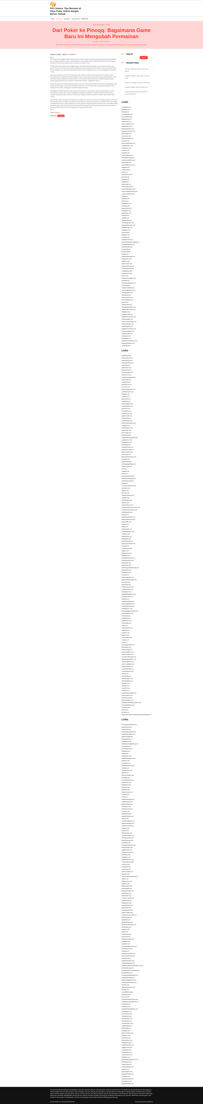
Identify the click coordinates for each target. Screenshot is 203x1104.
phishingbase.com (127, 1062)
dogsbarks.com (126, 555)
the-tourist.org (125, 177)
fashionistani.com (126, 570)
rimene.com (125, 275)
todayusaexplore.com (128, 363)
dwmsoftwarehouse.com (128, 558)
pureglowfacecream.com (128, 225)
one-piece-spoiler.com (128, 898)
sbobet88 (60, 1095)
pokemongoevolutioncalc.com (130, 1059)
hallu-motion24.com (127, 297)
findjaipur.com (125, 394)
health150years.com (127, 155)
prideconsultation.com (128, 775)
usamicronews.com (127, 1054)
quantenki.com (126, 944)
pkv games (57, 112)
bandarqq (111, 1095)
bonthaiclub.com (126, 444)
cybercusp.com (126, 707)
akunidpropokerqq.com (128, 476)
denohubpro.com (126, 893)
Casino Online (76, 18)
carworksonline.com (127, 145)
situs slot (62, 1091)
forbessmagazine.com (128, 577)
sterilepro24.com (126, 958)
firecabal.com (125, 575)
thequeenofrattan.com (128, 891)
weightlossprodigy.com (128, 799)
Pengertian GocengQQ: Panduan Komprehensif (137, 82)
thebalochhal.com (127, 370)
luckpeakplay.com (127, 1052)
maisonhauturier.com (127, 613)
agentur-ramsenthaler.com (129, 924)
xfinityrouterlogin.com (128, 324)
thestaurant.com (126, 1006)
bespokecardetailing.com (129, 478)
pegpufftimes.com (126, 119)
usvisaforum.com (126, 411)
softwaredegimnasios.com (129, 659)
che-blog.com (125, 768)
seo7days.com (126, 237)
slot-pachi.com (126, 811)
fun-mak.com (125, 989)
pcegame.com (125, 632)
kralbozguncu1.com (127, 608)
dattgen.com (125, 550)
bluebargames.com (127, 126)
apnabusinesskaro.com (128, 343)
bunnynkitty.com (126, 249)
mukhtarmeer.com (127, 620)
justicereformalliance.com (129, 423)
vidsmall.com (125, 951)
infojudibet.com (126, 751)
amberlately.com (126, 382)
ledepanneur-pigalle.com (129, 278)
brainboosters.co (126, 379)
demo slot (141, 1093)
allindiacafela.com (127, 304)
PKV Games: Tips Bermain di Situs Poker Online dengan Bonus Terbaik (65, 11)
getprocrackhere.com (127, 1033)
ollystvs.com (125, 878)
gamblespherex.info (127, 922)
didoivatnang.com (127, 553)
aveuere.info (125, 818)
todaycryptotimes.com (128, 652)
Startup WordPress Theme (57, 1101)
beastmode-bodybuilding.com (130, 744)
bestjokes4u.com (126, 782)
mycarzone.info (126, 936)
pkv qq (52, 1089)
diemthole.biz (125, 215)
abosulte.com (125, 685)
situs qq (93, 1091)
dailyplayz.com (126, 1030)
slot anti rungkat (54, 1091)
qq (124, 1095)
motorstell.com (126, 153)
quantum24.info (126, 941)
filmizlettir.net (125, 112)
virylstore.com (125, 150)
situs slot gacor (147, 1089)
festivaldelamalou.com (128, 128)
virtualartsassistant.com (128, 977)
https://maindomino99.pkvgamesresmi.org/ (106, 1097)
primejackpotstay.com (128, 1066)
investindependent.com (128, 606)
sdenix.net (124, 172)
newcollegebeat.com (127, 403)
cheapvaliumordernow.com (129, 982)
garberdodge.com (126, 133)
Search (129, 54)
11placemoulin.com (127, 792)
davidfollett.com (126, 401)
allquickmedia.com (127, 220)
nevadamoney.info (127, 273)
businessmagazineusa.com (129, 946)
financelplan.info (126, 746)
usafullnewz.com (126, 355)
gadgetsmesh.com (127, 850)
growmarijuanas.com (127, 840)
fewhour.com (125, 830)
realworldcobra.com (127, 905)
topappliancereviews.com (129, 328)
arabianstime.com (127, 536)
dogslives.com (126, 883)
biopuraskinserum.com (128, 266)
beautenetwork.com (127, 695)
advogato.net (125, 179)
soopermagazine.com (128, 661)
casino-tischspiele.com (128, 194)
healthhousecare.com (128, 587)
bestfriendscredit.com (128, 481)
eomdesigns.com (126, 927)
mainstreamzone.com (128, 838)
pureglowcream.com (127, 239)
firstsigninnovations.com (128, 131)
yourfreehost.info (126, 435)
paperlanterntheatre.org (128, 517)
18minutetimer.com (127, 833)
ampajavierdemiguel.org (128, 377)
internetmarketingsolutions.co (130, 876)
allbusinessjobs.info (127, 736)
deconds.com (125, 712)
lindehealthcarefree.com (128, 734)
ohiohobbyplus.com (127, 428)
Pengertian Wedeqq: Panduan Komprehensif (136, 87)
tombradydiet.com (127, 442)
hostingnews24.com (127, 596)
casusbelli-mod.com (127, 447)
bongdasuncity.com (127, 809)
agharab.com (125, 502)
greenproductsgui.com (128, 823)
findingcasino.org (126, 903)
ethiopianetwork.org (127, 847)
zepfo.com (124, 642)
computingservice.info (128, 862)
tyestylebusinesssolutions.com (130, 1001)
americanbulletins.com (128, 531)
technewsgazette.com (128, 222)
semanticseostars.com (128, 835)
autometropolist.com (127, 541)
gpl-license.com (126, 582)
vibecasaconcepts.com (128, 939)
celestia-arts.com (126, 121)
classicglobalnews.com (128, 705)
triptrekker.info (125, 929)
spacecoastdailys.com (128, 664)
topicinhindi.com (126, 729)
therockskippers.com (127, 300)
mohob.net (125, 797)
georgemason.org (126, 727)
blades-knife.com (126, 895)
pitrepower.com (126, 312)
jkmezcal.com (125, 997)
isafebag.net (125, 181)
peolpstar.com (125, 141)
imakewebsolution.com (128, 765)
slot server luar (116, 1089)
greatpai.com (125, 514)
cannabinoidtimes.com (128, 821)
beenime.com (125, 985)
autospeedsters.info (127, 910)
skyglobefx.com (126, 919)
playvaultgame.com (127, 1071)
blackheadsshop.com (128, 968)
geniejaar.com (125, 787)
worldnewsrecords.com (128, 956)
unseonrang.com (126, 869)
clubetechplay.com (127, 1025)
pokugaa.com (125, 1069)
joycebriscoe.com (126, 384)
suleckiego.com (126, 345)
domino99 (57, 1089)
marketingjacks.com (127, 326)
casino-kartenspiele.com (128, 189)
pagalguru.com (126, 630)
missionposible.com (127, 319)
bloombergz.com (126, 184)
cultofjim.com (125, 396)
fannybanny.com (126, 1038)
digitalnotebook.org (127, 804)
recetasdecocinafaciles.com (129, 510)
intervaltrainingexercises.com (130, 999)
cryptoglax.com (126, 425)
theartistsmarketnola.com (129, 283)
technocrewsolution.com (128, 160)
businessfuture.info (127, 748)
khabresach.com (126, 336)
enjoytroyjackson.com (128, 560)
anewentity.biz (126, 232)
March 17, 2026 (56, 55)
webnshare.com (126, 842)
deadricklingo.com (127, 917)
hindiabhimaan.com (127, 333)
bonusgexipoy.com (127, 1021)
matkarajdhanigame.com (128, 758)
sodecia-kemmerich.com (128, 987)
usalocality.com (126, 365)
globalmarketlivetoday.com (129, 579)
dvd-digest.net (125, 280)
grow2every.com (126, 584)
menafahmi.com (126, 618)
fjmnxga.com (125, 254)
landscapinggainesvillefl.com (130, 611)
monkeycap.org (126, 169)
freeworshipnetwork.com (128, 519)
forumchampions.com (128, 124)
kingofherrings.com (127, 227)
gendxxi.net (125, 932)
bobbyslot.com (126, 789)
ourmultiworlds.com (127, 114)
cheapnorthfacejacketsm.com (130, 437)
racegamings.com (127, 1064)
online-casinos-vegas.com (129, 321)
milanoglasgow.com (127, 292)
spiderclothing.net (127, 461)
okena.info (124, 473)
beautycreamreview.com (128, 543)
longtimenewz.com (127, 1047)
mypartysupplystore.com (128, 389)
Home (52, 18)
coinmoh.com (125, 546)
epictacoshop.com (127, 263)
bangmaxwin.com (126, 259)
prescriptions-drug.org (128, 157)
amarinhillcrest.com (127, 174)
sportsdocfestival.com (128, 1079)
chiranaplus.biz (126, 285)
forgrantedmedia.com (127, 138)
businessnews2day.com (128, 953)
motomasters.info (126, 934)
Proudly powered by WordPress (144, 1101)
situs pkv (81, 1089)
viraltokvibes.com (126, 162)
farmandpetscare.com (128, 859)
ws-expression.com (127, 637)
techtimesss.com (126, 148)
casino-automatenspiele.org (129, 191)
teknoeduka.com (126, 647)
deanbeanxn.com (126, 756)
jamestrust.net (125, 198)
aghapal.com (125, 490)
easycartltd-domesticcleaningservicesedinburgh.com (136, 714)
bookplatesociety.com (128, 449)
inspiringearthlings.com (128, 604)
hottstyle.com (125, 599)
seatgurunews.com (127, 466)
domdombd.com (126, 1028)
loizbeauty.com (126, 206)
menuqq (84, 1095)
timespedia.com (126, 210)
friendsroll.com (126, 459)
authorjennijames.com (128, 495)
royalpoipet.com (126, 1004)
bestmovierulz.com (127, 413)
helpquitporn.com (126, 591)
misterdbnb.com (126, 994)
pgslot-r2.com (125, 635)
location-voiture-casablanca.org (130, 970)
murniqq (90, 1095)
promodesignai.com (127, 678)
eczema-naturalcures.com (129, 485)
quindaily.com (125, 683)
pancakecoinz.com (127, 770)
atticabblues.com (126, 538)
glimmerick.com (126, 399)
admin (64, 54)
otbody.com (125, 196)
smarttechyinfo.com (127, 801)
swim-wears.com (126, 136)
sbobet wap (148, 1093)
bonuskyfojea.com (127, 1016)
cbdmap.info (125, 753)
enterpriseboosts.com (128, 186)
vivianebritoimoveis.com (128, 165)
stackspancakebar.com (128, 287)
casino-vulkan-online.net (128, 309)
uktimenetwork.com (127, 358)
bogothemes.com (126, 430)
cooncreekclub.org (127, 116)
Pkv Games (59, 18)
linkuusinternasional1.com (129, 456)
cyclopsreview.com (127, 548)
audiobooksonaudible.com (129, 693)
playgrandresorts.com (128, 1074)
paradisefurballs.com (127, 816)
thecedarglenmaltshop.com (129, 724)
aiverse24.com (126, 688)
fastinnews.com (126, 1035)
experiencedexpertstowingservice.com (132, 965)
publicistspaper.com (127, 681)
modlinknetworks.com (128, 1045)
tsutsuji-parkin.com (127, 500)
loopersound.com (126, 418)
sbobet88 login (68, 1095)
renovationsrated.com (128, 669)
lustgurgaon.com (126, 785)
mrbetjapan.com (126, 230)
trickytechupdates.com (128, 331)
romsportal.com (126, 1076)
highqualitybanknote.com (129, 594)
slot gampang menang (86, 1097)
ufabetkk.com (125, 218)
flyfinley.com (125, 772)
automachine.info (126, 907)
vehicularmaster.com (127, 372)
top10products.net (127, 739)
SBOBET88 (84, 18)
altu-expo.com (125, 493)
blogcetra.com (125, 874)
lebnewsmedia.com (127, 452)
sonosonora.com (126, 454)
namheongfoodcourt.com (129, 290)
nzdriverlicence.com (127, 628)
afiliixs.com (125, 526)
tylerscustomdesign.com (128, 143)
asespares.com (126, 534)
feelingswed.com (126, 572)
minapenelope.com (127, 420)
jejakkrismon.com (126, 213)
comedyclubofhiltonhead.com (130, 975)
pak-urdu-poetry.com (127, 871)
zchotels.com (125, 640)
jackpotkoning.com (127, 1042)
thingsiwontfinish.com (128, 1083)
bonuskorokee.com (127, 1018)
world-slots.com (126, 763)
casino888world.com (127, 992)
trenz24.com (125, 201)
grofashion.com (126, 1057)
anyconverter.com (126, 208)
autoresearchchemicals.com (129, 340)
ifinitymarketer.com (127, 1040)
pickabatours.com (126, 741)
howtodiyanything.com (128, 601)
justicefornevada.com (128, 852)
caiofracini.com (126, 864)
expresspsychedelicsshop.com (130, 567)
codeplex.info (125, 471)
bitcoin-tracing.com (127, 697)
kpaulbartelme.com (127, 972)
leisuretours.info (126, 854)
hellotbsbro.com (126, 857)
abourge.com (125, 524)
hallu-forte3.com (126, 295)
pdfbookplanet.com (127, 886)
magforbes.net (126, 167)
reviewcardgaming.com (128, 963)
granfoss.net (125, 302)
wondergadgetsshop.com (129, 464)
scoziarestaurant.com (128, 671)
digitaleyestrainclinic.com (129, 316)
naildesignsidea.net (127, 512)
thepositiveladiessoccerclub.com (131, 507)
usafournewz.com (126, 367)
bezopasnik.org (126, 251)
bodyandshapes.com (127, 700)
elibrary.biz (125, 483)
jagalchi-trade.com (127, 416)
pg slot (140, 1089)
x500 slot (108, 1089)
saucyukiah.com (126, 107)
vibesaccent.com (126, 375)
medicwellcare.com (127, 948)
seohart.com (125, 673)
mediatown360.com (127, 314)
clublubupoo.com (126, 1011)
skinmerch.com (126, 408)
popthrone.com (126, 760)
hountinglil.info (126, 777)
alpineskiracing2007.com (129, 307)
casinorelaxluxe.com (127, 1023)
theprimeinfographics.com (129, 980)
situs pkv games (100, 1089)
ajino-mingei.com (126, 432)
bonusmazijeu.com (127, 1013)
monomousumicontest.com (129, 915)
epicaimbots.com (126, 563)
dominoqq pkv (103, 1095)
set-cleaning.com (126, 676)
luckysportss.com (126, 1050)
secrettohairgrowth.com (128, 244)
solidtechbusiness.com (128, 960)
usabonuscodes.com (127, 654)
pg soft (135, 1089)
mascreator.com (126, 616)
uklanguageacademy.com (129, 731)
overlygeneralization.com (129, 845)
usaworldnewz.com (127, 360)
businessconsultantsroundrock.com (131, 702)
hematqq (95, 1095)
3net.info (124, 469)
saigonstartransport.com (128, 256)
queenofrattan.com (127, 888)
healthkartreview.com (127, 589)
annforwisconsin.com (127, 391)
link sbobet (124, 1089)
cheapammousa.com (127, 505)
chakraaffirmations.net (128, 780)
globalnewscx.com (127, 881)
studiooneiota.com (127, 900)
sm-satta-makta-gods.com (129, 657)
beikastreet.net (126, 109)
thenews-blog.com (127, 649)
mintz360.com (125, 794)
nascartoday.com (126, 623)
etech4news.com (126, 565)
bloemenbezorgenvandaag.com (130, 242)
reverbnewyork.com (127, 406)
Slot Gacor (67, 18)
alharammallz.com (127, 529)
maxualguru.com (126, 806)
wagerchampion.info (127, 912)
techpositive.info (126, 866)
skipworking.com (126, 203)
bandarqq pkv (65, 1089)
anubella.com (125, 690)
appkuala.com (125, 234)
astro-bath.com (126, 488)
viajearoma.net (126, 497)
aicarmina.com (126, 387)
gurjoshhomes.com (127, 440)
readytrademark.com (127, 666)
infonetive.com (126, 261)
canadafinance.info (127, 271)
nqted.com (124, 625)
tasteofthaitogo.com (127, 246)
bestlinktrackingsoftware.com (130, 1009)
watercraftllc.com (126, 522)
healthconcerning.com (128, 825)
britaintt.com (125, 710)
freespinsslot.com (126, 813)
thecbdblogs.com (126, 338)
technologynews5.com (128, 644)
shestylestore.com (127, 1081)
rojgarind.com (125, 828)
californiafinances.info (128, 268)
